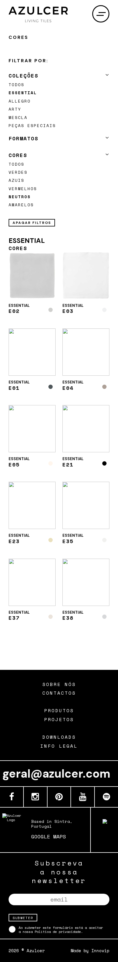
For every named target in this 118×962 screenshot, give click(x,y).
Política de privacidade (58, 931)
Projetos (59, 720)
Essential (23, 93)
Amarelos (21, 205)
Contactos (59, 693)
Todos (16, 85)
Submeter (23, 917)
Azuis (16, 180)
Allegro (20, 101)
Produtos (59, 711)
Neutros (20, 197)
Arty (15, 109)
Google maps (48, 837)
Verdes (18, 172)
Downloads (59, 737)
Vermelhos (23, 189)
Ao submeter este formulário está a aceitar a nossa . (61, 929)
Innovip (100, 950)
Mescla (18, 117)
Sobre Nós (59, 684)
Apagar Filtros (32, 222)
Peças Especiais (32, 125)
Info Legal (59, 746)
